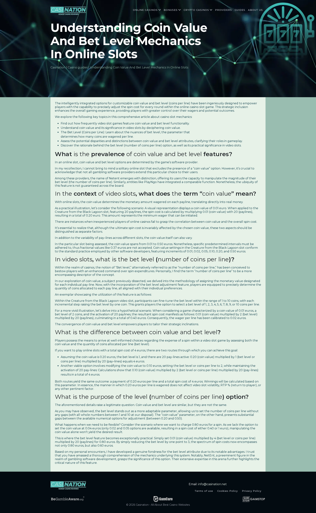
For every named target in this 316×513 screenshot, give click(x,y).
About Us (255, 9)
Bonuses (171, 9)
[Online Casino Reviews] (159, 10)
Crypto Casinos (196, 9)
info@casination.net (212, 484)
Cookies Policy (227, 490)
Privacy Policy (251, 490)
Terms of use (204, 490)
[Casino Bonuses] (179, 10)
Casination (57, 67)
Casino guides (78, 67)
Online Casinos (145, 9)
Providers (223, 9)
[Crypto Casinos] (210, 10)
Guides (240, 9)
